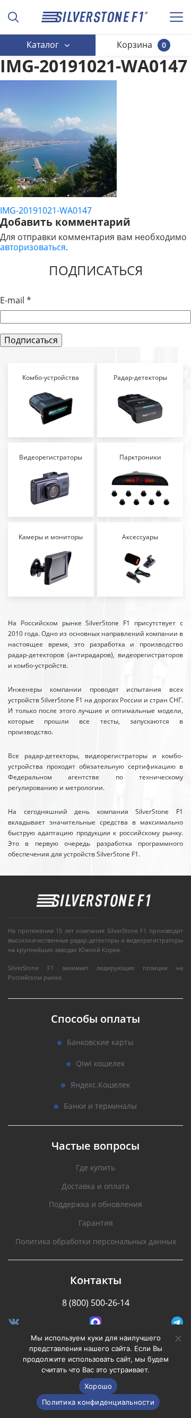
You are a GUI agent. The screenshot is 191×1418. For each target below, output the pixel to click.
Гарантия (96, 1223)
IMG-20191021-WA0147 (46, 210)
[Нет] (177, 1338)
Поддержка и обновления (95, 1204)
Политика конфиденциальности (98, 1402)
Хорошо (98, 1386)
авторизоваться (33, 247)
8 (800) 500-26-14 (95, 1303)
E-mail (15, 300)
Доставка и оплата (95, 1186)
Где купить (95, 1168)
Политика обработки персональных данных (95, 1241)
